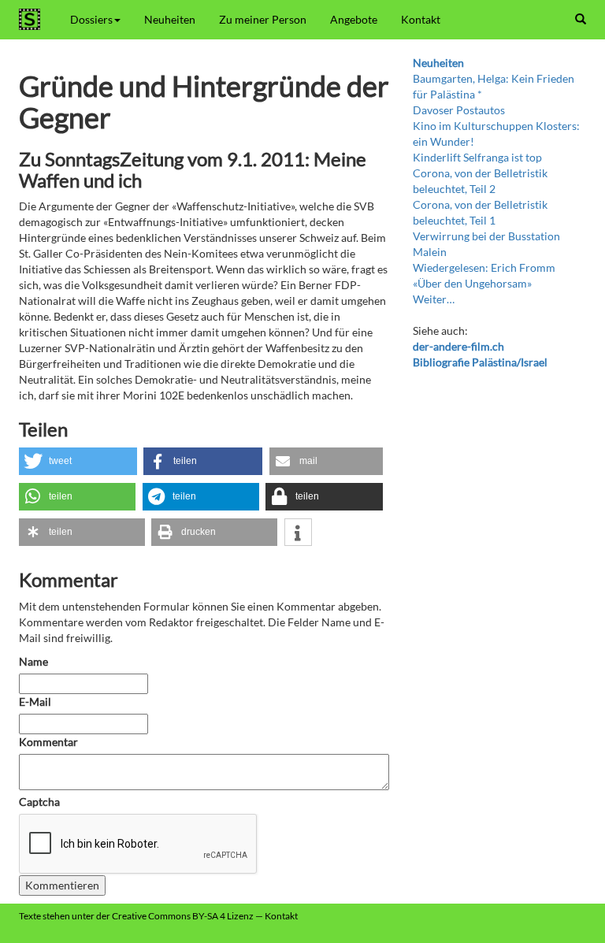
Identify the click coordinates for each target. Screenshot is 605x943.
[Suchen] (580, 19)
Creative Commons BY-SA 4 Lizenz (183, 916)
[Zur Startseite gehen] (32, 19)
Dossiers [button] (91, 19)
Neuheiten (169, 19)
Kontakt (420, 19)
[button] (78, 461)
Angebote (353, 19)
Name (33, 661)
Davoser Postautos (459, 110)
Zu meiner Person (262, 19)
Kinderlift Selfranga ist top (477, 157)
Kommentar (49, 741)
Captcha (39, 801)
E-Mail (35, 701)
